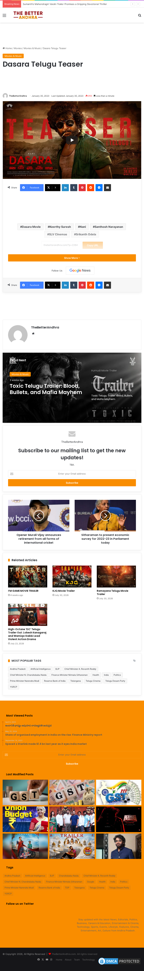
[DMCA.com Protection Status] (119, 964)
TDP (67, 887)
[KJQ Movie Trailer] (72, 577)
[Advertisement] (72, 34)
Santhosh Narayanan (109, 227)
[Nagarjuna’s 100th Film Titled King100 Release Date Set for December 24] (118, 819)
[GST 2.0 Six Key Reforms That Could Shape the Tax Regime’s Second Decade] (25, 792)
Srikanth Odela (86, 234)
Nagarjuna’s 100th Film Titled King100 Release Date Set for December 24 (62, 4)
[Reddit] (90, 187)
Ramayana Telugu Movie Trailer (112, 592)
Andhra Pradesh (18, 669)
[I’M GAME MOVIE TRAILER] (27, 577)
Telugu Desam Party (115, 681)
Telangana (75, 681)
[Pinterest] (82, 187)
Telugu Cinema (93, 681)
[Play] (72, 140)
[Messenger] (99, 187)
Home (8, 48)
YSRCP (13, 687)
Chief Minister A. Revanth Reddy (80, 669)
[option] (72, 388)
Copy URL (93, 245)
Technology (88, 959)
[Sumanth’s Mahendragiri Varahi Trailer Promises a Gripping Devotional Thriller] (72, 819)
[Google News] (80, 270)
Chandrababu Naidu (69, 875)
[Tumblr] (73, 187)
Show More (71, 257)
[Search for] (139, 17)
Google (90, 881)
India (106, 675)
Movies (18, 48)
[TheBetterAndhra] (28, 15)
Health (96, 675)
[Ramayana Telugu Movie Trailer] (116, 577)
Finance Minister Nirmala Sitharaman (69, 675)
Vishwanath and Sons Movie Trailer (39, 389)
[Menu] (4, 17)
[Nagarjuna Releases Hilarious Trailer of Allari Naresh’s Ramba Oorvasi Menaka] (72, 846)
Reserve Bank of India (55, 681)
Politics (117, 675)
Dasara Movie (31, 227)
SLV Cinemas (58, 234)
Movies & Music (32, 48)
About (68, 959)
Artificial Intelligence (41, 669)
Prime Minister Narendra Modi (24, 681)
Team (77, 959)
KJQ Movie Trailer (64, 591)
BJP (57, 669)
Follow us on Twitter (20, 904)
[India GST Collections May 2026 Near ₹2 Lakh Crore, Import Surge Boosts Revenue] (72, 792)
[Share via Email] (107, 187)
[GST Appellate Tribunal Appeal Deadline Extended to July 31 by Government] (118, 792)
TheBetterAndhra (18, 96)
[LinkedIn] (65, 187)
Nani (83, 227)
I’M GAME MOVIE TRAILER (23, 591)
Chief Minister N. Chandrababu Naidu (28, 675)
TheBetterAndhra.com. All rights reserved (74, 954)
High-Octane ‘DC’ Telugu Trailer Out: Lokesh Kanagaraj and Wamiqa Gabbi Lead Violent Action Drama (27, 634)
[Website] (33, 333)
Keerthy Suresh (60, 227)
